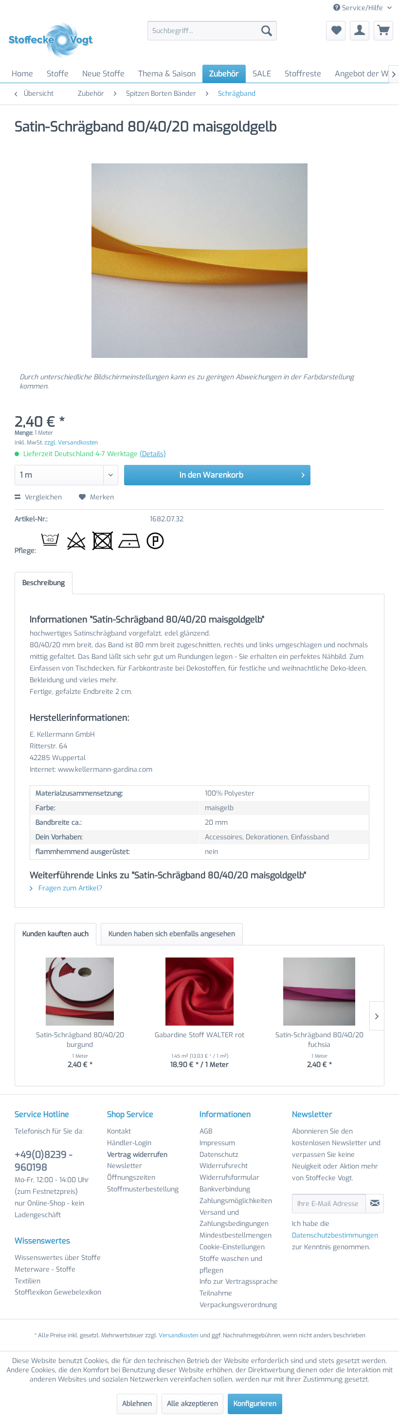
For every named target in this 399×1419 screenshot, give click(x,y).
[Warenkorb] (383, 30)
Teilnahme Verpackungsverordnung (238, 1299)
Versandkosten (179, 1335)
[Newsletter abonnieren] (374, 1203)
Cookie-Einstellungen (232, 1247)
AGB (206, 1131)
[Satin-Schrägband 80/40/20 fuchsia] (319, 992)
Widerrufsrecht (224, 1166)
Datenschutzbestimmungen (335, 1235)
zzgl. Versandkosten (71, 442)
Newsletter (124, 1166)
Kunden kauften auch (55, 934)
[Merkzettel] (335, 30)
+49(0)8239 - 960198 (44, 1161)
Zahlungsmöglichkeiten (236, 1201)
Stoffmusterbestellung (143, 1189)
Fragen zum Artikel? (69, 888)
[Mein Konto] (359, 30)
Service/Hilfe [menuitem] (362, 8)
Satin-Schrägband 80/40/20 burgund (80, 1039)
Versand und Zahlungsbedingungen (234, 1218)
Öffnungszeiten (131, 1177)
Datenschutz (219, 1154)
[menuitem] (212, 30)
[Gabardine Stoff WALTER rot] (199, 992)
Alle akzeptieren (192, 1403)
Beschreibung (43, 582)
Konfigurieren (255, 1403)
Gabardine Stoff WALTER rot (199, 1035)
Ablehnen (137, 1403)
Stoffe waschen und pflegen (231, 1264)
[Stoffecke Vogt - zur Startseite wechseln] (54, 40)
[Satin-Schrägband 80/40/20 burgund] (79, 992)
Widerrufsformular (229, 1177)
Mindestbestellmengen (236, 1235)
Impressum (217, 1143)
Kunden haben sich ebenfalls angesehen (172, 934)
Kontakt (119, 1131)
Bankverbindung (225, 1189)
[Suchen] (266, 30)
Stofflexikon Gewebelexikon (58, 1292)
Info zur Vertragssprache (239, 1281)
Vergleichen (42, 497)
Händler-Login (129, 1143)
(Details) (153, 454)
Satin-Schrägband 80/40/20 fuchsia (319, 1039)
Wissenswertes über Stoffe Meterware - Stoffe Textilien (58, 1269)
